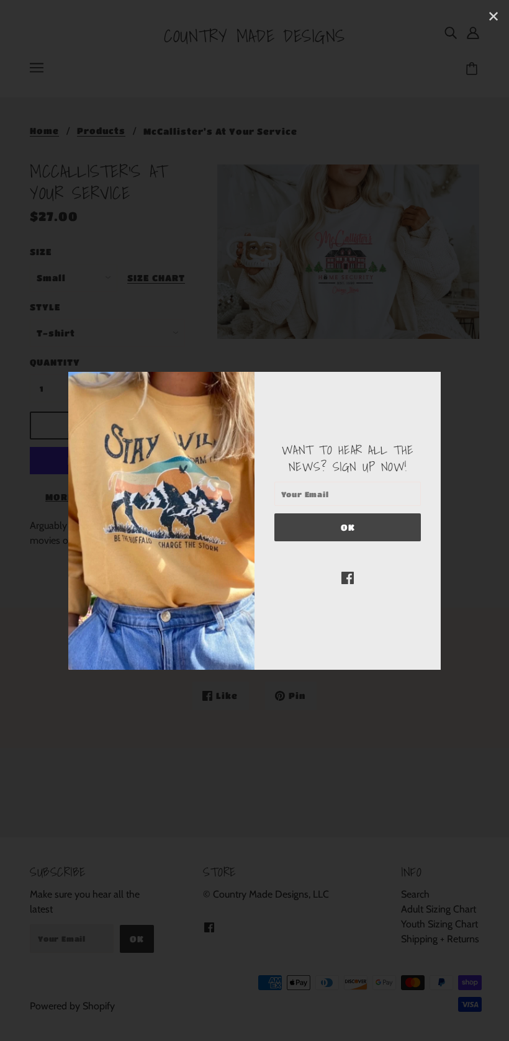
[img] (347, 577)
